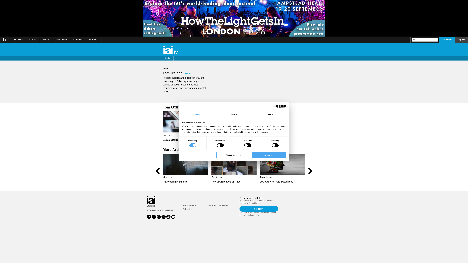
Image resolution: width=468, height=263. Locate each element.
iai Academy (61, 40)
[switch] (220, 145)
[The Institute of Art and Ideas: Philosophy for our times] (4, 40)
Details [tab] (234, 114)
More (91, 40)
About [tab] (270, 114)
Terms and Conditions (217, 205)
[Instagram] (159, 217)
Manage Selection (233, 155)
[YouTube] (173, 217)
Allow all (269, 155)
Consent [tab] (197, 114)
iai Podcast (78, 40)
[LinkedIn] (149, 217)
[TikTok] (168, 217)
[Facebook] (154, 217)
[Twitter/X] (163, 217)
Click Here (259, 209)
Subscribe (447, 40)
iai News (33, 40)
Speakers (168, 58)
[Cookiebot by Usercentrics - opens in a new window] (275, 106)
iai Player (18, 40)
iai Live (46, 40)
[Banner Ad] (234, 18)
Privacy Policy (189, 205)
